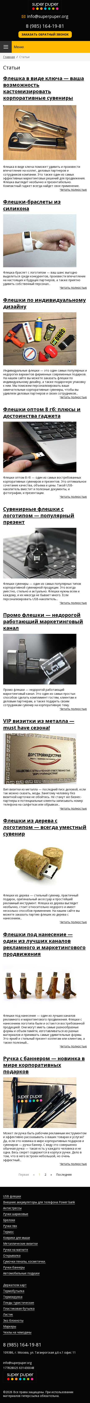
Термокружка (12, 1297)
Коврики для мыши (16, 1238)
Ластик (8, 1314)
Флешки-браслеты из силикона (32, 205)
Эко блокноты (13, 1320)
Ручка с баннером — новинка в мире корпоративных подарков (44, 1065)
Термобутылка (13, 1291)
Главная (9, 57)
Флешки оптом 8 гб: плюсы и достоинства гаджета (42, 412)
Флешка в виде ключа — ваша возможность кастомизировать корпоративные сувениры (43, 88)
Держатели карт (15, 1285)
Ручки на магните (15, 1250)
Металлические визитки (20, 1243)
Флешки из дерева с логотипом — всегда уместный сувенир (44, 827)
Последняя (64, 1175)
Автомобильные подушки (21, 1273)
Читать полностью (73, 190)
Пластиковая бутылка (19, 1308)
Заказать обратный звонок (45, 34)
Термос (8, 1232)
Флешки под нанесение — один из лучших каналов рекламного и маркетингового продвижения (44, 944)
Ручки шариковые (15, 1214)
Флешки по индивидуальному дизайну (44, 303)
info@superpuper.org (47, 16)
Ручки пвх (10, 1226)
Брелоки (9, 1220)
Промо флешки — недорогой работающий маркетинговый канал (43, 621)
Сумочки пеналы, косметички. (24, 1261)
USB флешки (12, 1196)
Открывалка (12, 1255)
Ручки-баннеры (14, 1267)
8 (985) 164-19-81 (45, 26)
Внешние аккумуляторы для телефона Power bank (39, 1202)
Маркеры (9, 1326)
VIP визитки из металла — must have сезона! (38, 724)
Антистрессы (12, 1208)
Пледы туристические (18, 1303)
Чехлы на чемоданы (17, 1332)
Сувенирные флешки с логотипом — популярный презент (38, 515)
